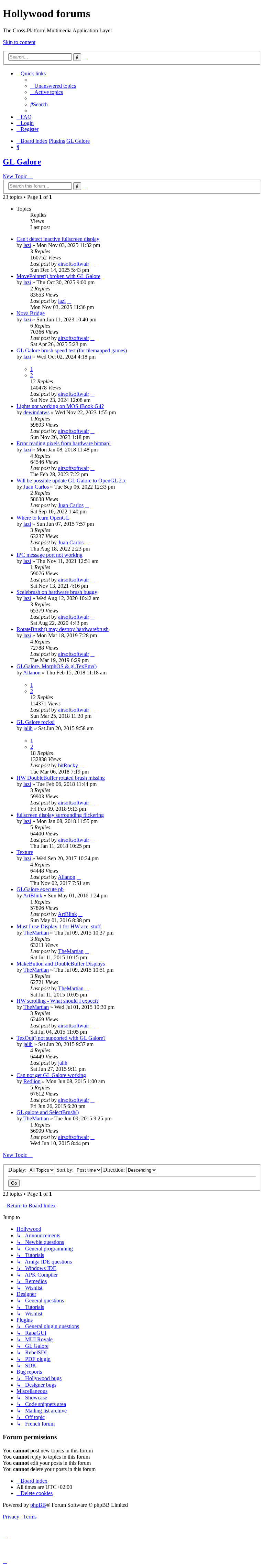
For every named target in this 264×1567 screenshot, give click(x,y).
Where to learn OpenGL (42, 518)
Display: (18, 1170)
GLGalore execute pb (40, 889)
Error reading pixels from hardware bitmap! (63, 443)
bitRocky (68, 765)
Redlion (32, 1081)
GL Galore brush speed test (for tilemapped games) (71, 350)
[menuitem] (53, 86)
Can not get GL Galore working (51, 1075)
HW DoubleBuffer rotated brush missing (60, 778)
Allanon (32, 672)
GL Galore (22, 161)
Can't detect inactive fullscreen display (57, 239)
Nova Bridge (30, 313)
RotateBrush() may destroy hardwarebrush (62, 629)
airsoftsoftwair (73, 264)
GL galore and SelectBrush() (47, 1112)
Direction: (114, 1170)
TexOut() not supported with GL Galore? (61, 1038)
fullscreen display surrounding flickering (60, 815)
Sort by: (65, 1170)
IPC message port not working (49, 555)
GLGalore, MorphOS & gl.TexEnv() (56, 666)
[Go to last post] (92, 264)
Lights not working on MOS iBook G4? (60, 406)
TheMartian (36, 933)
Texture (24, 852)
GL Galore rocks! (35, 722)
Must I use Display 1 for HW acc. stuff (58, 926)
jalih (28, 728)
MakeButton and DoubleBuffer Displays (60, 964)
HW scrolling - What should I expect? (57, 1001)
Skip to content (19, 42)
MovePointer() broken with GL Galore (58, 276)
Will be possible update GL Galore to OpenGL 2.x (71, 480)
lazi (27, 245)
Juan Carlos (36, 487)
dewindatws (36, 412)
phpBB (38, 1505)
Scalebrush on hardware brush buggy (56, 592)
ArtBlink (32, 895)
